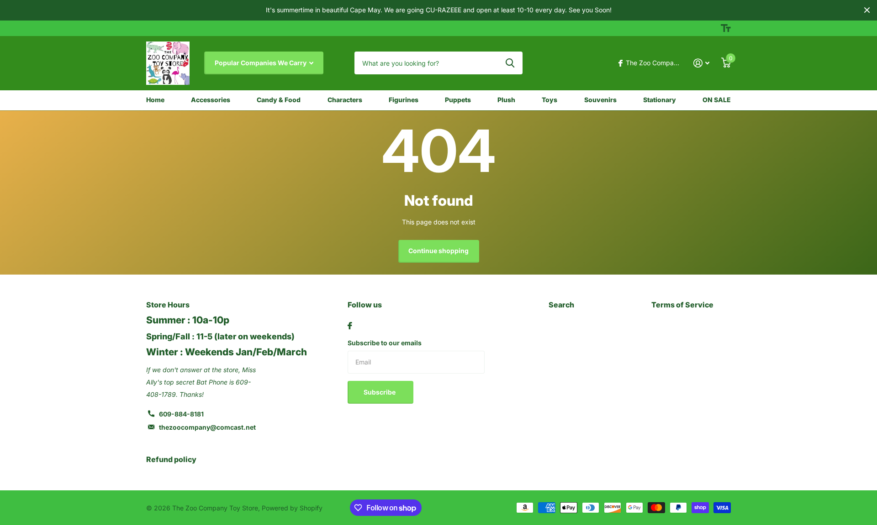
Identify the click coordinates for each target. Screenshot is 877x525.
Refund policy (171, 459)
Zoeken (510, 63)
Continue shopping (438, 251)
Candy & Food (279, 100)
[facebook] (350, 325)
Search (561, 304)
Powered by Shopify (292, 508)
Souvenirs (600, 100)
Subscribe (380, 392)
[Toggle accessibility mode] (726, 28)
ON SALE (717, 100)
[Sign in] (701, 63)
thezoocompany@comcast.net (207, 427)
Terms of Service (682, 304)
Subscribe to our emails (385, 343)
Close (867, 10)
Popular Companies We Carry (261, 63)
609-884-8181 (181, 414)
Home (155, 100)
